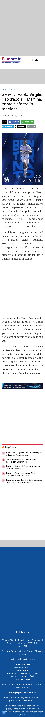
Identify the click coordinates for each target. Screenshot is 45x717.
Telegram (8, 126)
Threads (21, 126)
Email (33, 126)
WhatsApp (29, 122)
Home (5, 89)
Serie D (14, 89)
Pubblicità (22, 632)
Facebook (15, 122)
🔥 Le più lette (9, 447)
